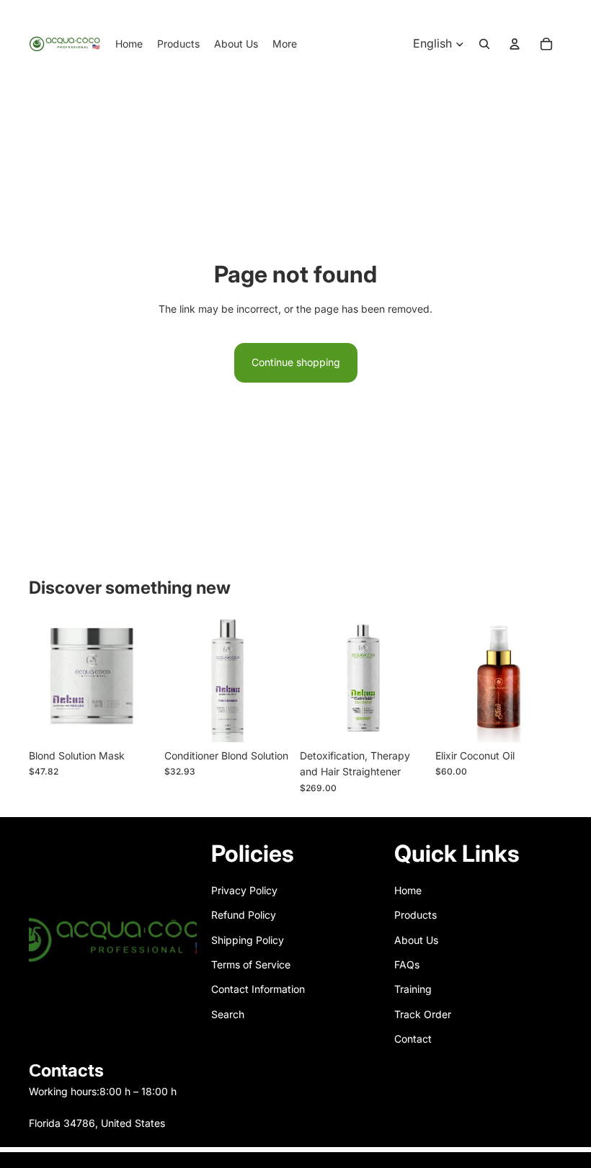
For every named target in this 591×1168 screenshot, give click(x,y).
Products (415, 915)
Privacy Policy (244, 890)
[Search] (484, 44)
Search (227, 1014)
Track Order (422, 1014)
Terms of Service (250, 964)
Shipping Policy (247, 940)
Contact (413, 1039)
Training (413, 989)
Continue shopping (296, 362)
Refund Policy (243, 915)
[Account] (514, 44)
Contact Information (258, 989)
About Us (416, 940)
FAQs (406, 964)
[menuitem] (284, 43)
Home (408, 890)
